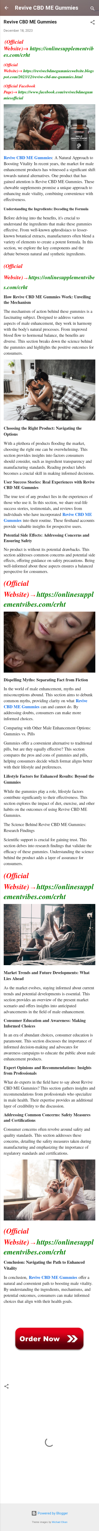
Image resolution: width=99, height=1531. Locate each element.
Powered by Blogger (52, 1513)
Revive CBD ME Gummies (46, 8)
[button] (92, 23)
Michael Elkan (59, 1522)
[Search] (92, 9)
